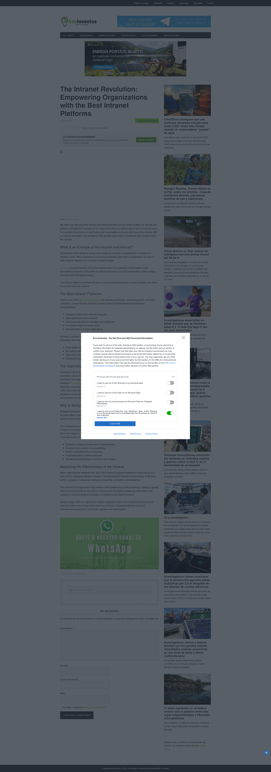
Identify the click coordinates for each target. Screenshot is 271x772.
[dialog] (135, 386)
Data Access (135, 434)
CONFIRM (115, 424)
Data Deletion (119, 434)
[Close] (184, 338)
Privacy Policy (151, 434)
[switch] (170, 383)
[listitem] (135, 376)
